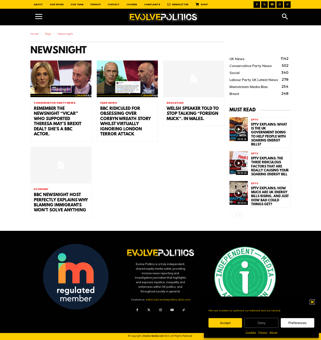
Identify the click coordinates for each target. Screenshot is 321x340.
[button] (312, 302)
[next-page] (239, 215)
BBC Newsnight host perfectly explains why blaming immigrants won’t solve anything (61, 203)
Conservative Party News (55, 103)
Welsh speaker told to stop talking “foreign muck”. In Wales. (193, 113)
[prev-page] (232, 215)
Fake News (108, 103)
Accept (225, 323)
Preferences (297, 323)
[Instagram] (279, 4)
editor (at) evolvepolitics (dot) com (168, 299)
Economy (41, 189)
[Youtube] (272, 4)
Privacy (262, 332)
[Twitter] (264, 4)
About (273, 332)
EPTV (254, 120)
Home (34, 33)
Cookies (251, 332)
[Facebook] (257, 4)
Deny (261, 323)
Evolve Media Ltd (153, 335)
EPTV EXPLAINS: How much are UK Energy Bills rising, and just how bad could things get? (270, 196)
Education (175, 103)
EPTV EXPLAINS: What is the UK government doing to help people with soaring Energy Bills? (269, 135)
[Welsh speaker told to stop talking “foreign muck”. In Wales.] (193, 78)
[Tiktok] (287, 4)
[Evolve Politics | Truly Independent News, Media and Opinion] (163, 17)
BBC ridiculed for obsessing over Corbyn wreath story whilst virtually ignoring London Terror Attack (125, 121)
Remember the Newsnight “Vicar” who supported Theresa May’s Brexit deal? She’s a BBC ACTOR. (57, 121)
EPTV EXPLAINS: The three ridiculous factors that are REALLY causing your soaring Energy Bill (270, 166)
